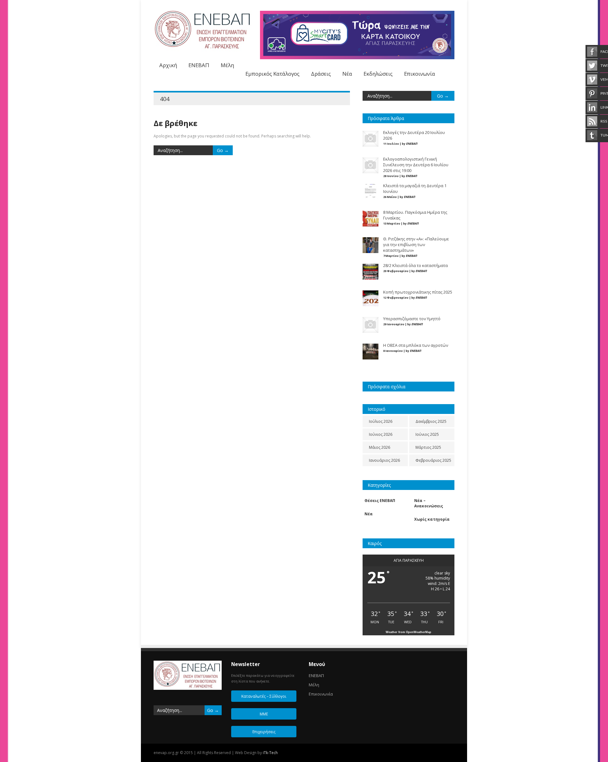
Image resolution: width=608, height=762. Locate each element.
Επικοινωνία (419, 73)
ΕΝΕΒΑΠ (198, 65)
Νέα (347, 73)
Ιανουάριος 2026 (384, 460)
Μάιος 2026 (379, 447)
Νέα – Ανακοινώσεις (428, 503)
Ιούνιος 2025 (427, 434)
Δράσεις (321, 73)
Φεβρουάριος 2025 (433, 460)
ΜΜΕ (264, 713)
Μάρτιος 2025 (428, 447)
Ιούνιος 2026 (380, 434)
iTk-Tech (270, 752)
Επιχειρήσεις (264, 731)
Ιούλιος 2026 (380, 421)
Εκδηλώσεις (378, 73)
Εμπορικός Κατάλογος (272, 73)
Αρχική (168, 65)
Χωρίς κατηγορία (432, 519)
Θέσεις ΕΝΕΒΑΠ (379, 500)
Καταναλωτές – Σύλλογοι (263, 696)
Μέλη (227, 65)
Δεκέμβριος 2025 (430, 421)
